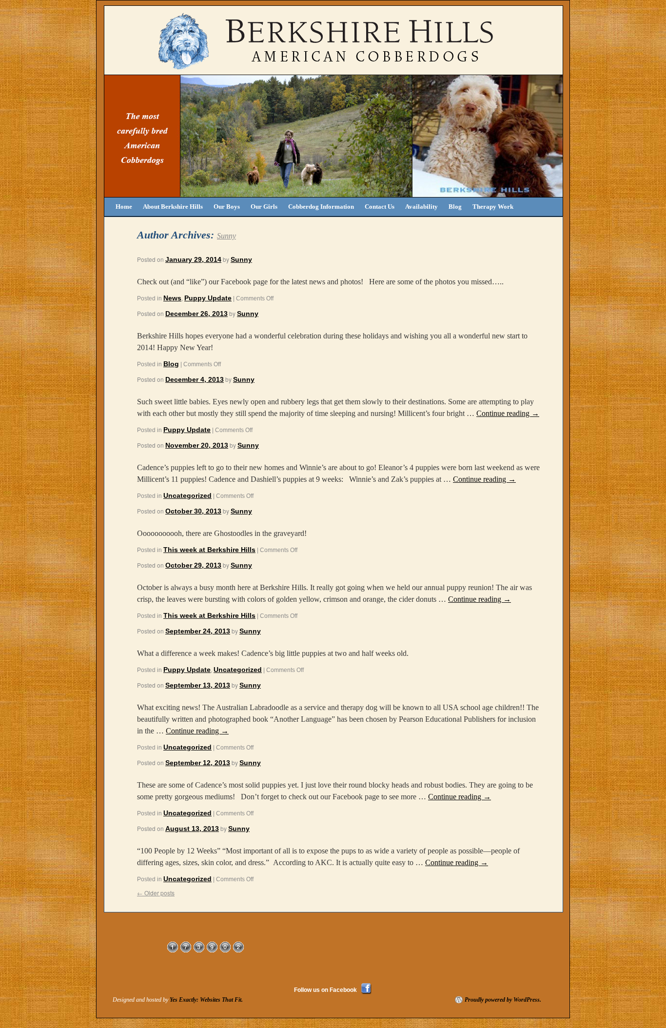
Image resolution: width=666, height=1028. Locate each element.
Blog (455, 206)
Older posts (156, 893)
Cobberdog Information (321, 206)
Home (124, 206)
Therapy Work (492, 206)
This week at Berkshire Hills (209, 550)
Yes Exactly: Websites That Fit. (206, 999)
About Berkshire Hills (173, 206)
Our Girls (264, 206)
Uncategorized (187, 495)
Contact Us (379, 206)
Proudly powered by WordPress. (503, 999)
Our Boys (227, 206)
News (172, 298)
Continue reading (507, 413)
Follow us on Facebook (325, 990)
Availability (421, 206)
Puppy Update (208, 298)
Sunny (226, 236)
